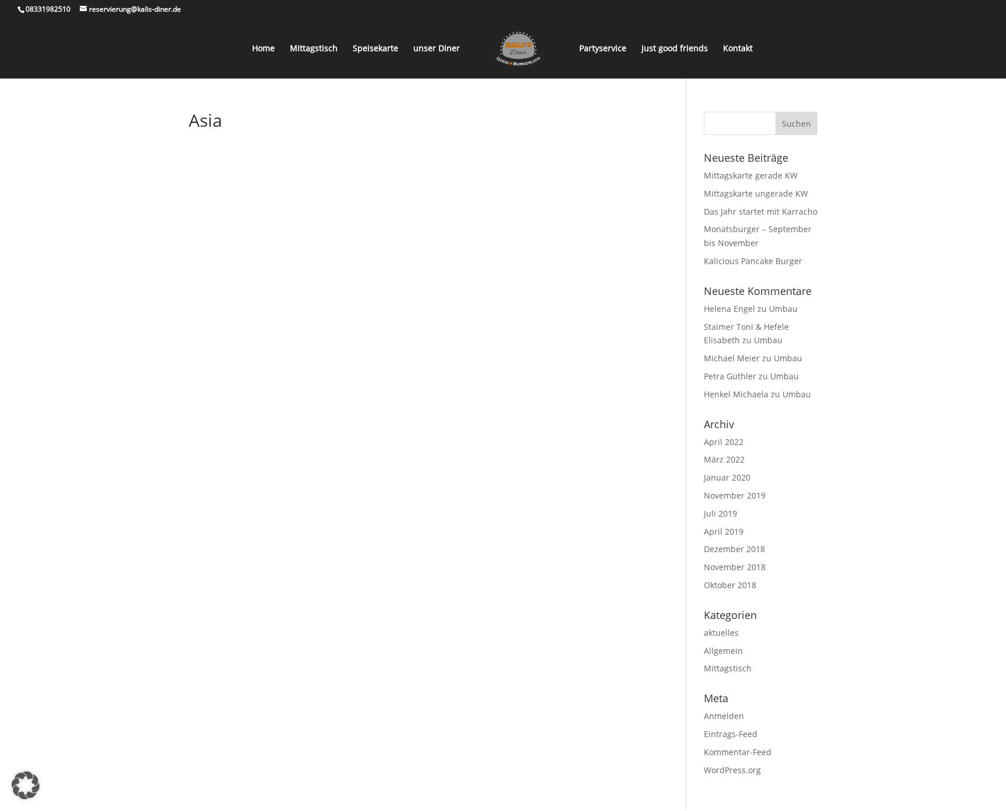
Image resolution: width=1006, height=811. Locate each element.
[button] (25, 785)
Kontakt (738, 49)
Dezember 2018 (734, 548)
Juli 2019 (720, 513)
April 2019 (723, 531)
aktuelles (721, 632)
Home (263, 49)
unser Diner (436, 49)
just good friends (675, 49)
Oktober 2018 (730, 585)
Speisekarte (375, 49)
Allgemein (723, 650)
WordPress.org (732, 770)
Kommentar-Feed (737, 751)
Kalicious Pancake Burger (753, 260)
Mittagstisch (314, 49)
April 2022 (723, 441)
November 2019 (735, 495)
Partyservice (602, 49)
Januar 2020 (727, 477)
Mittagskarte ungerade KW (756, 193)
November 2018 (735, 566)
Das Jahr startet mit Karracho (760, 211)
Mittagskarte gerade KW (751, 175)
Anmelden (724, 715)
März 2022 (724, 459)
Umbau (783, 308)
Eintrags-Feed (730, 733)
